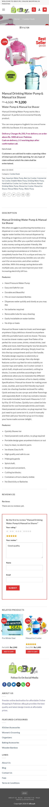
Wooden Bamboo (10, 747)
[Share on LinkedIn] (28, 194)
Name (8, 563)
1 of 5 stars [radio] (6, 531)
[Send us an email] (18, 684)
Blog (4, 768)
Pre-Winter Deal (8, 638)
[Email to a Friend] (18, 194)
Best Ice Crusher (30, 178)
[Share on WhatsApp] (4, 194)
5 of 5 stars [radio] (11, 536)
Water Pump (29, 189)
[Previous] (2, 636)
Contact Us (7, 772)
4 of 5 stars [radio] (26, 531)
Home (17, 19)
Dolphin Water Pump (19, 181)
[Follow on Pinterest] (28, 684)
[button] (3, 9)
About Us (6, 762)
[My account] (39, 9)
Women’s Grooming (11, 732)
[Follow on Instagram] (9, 684)
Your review (11, 540)
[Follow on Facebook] (4, 684)
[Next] (46, 636)
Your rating (11, 527)
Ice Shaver (32, 183)
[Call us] (23, 684)
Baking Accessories (10, 742)
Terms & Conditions (11, 783)
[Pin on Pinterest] (23, 194)
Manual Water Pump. (16, 189)
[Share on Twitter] (14, 194)
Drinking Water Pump (36, 181)
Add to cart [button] (9, 651)
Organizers (7, 737)
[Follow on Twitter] (14, 684)
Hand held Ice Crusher (10, 183)
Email (8, 575)
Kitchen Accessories (11, 727)
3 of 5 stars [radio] (18, 531)
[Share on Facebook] (9, 194)
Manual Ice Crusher (26, 186)
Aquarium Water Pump (14, 178)
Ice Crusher (23, 183)
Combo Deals (29, 19)
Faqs (4, 778)
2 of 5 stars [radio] (11, 531)
